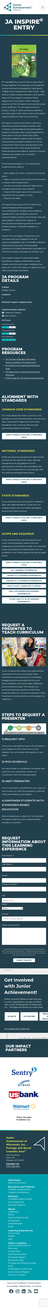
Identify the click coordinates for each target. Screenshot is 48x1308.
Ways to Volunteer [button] (17, 1183)
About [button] (11, 1209)
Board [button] (11, 1214)
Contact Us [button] (12, 1164)
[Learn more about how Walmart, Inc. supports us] (24, 1107)
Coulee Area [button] (14, 1251)
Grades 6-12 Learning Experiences (24, 581)
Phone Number (10, 884)
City (3, 895)
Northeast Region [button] (16, 1257)
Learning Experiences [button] (20, 1230)
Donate (12, 1016)
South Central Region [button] (18, 1272)
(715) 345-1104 (12, 1166)
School (5, 914)
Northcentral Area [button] (17, 1254)
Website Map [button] (25, 1286)
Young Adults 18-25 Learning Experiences (24, 600)
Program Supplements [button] (19, 1189)
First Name (7, 855)
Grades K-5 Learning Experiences (24, 575)
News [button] (10, 1226)
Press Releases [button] (15, 1223)
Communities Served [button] (18, 1217)
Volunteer (29, 1016)
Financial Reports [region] (16, 1205)
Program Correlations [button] (18, 1192)
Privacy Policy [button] (34, 1283)
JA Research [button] (14, 1220)
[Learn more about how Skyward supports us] (24, 1083)
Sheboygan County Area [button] (20, 1269)
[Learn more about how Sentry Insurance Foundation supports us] (24, 1072)
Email (5, 875)
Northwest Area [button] (16, 1260)
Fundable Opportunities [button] (20, 1199)
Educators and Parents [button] (21, 1187)
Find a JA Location (17, 1275)
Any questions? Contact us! (16, 1029)
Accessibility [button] (12, 1286)
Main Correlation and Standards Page (24, 436)
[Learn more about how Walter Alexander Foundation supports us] (24, 1118)
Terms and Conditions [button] (16, 1283)
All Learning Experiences (24, 570)
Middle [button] (11, 1236)
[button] (12, 1291)
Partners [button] (13, 1196)
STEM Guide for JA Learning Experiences (24, 378)
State (4, 904)
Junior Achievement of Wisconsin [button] (19, 1246)
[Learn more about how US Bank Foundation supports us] (24, 1095)
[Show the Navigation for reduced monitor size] (42, 7)
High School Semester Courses (24, 586)
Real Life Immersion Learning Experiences (24, 592)
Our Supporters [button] (16, 1202)
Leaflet (20, 1038)
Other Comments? (10, 925)
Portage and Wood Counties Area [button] (22, 1264)
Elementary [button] (14, 1233)
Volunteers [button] (14, 1180)
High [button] (10, 1239)
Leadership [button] (13, 1212)
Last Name (7, 864)
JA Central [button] (36, 1286)
